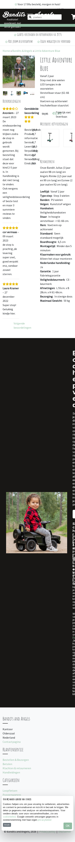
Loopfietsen (10, 790)
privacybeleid (44, 820)
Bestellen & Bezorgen (16, 760)
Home (6, 50)
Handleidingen (11, 772)
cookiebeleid (9, 816)
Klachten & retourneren (17, 768)
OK (68, 825)
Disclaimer (64, 831)
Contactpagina (12, 741)
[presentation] (7, 75)
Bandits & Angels (22, 50)
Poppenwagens (12, 795)
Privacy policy (47, 831)
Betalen (7, 764)
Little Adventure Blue (47, 50)
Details (7, 825)
